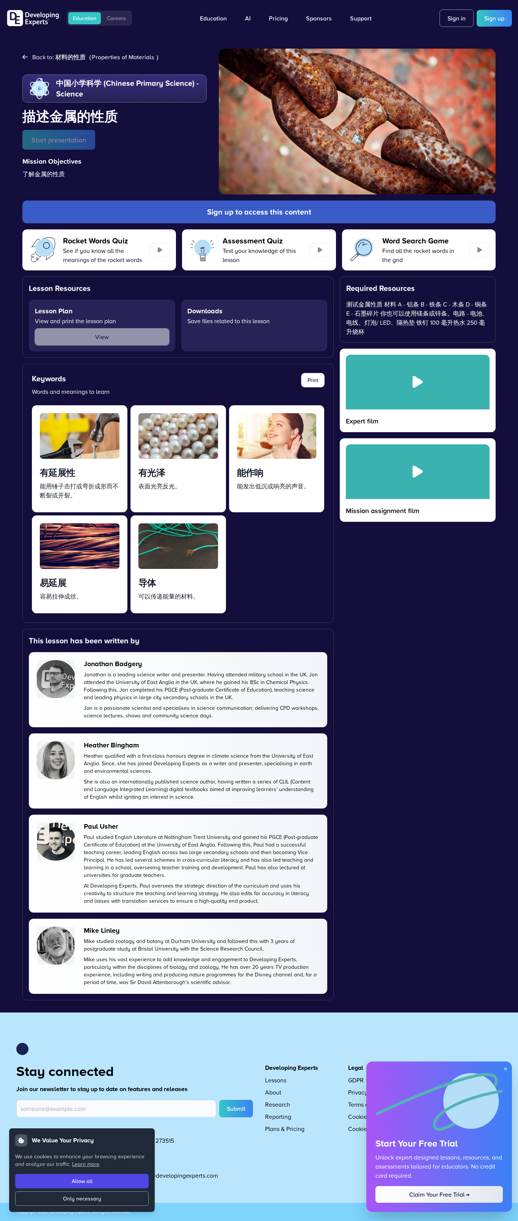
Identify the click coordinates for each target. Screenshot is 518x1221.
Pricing (278, 18)
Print (313, 380)
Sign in (456, 18)
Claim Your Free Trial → (439, 1194)
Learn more (85, 1163)
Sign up (494, 18)
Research (277, 1104)
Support (361, 18)
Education (84, 18)
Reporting (278, 1116)
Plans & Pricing (285, 1129)
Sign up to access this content (259, 211)
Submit (236, 1108)
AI (248, 18)
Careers (116, 18)
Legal (355, 1067)
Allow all (82, 1181)
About (273, 1092)
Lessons (275, 1080)
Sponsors (319, 18)
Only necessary (82, 1198)
